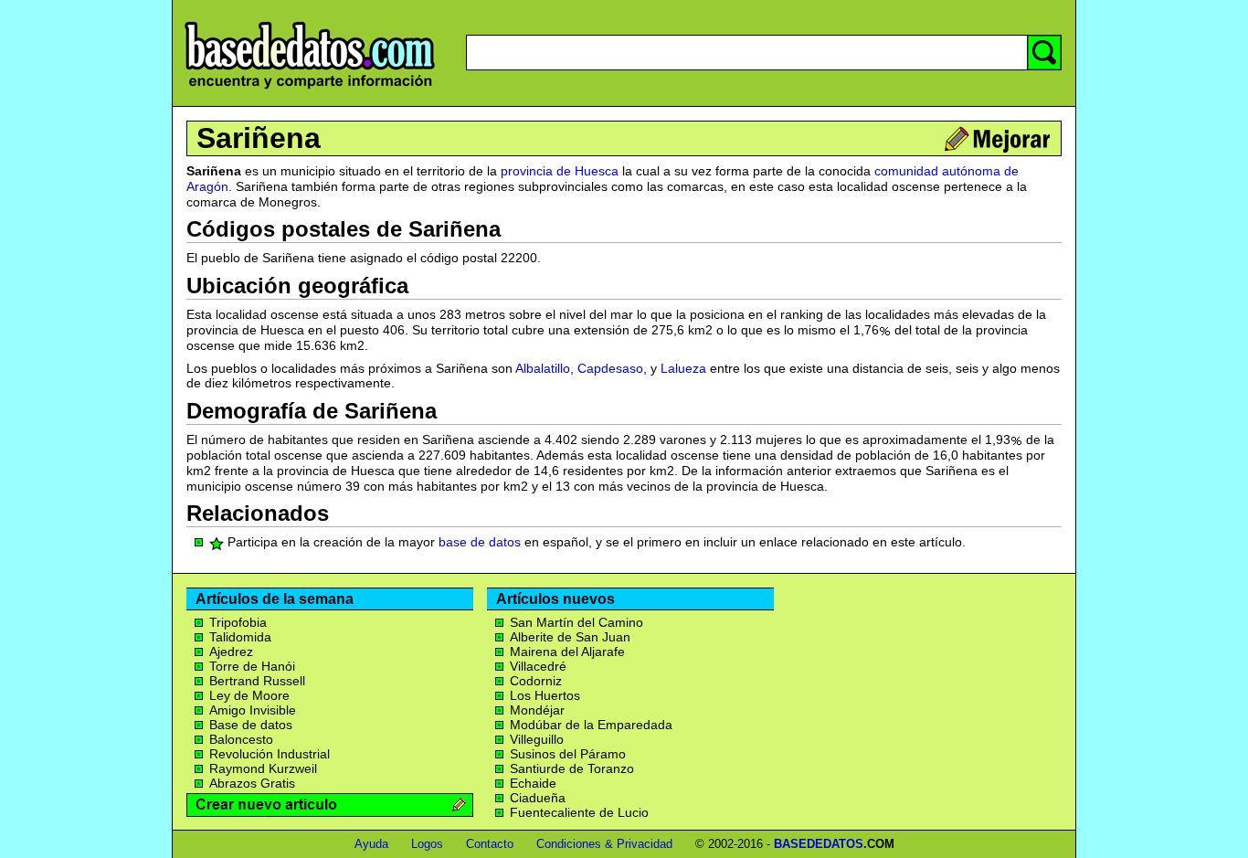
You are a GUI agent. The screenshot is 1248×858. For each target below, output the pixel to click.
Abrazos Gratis (252, 783)
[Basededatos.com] (310, 89)
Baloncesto (241, 739)
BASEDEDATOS (818, 844)
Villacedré (538, 666)
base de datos (480, 542)
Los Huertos (545, 695)
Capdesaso (610, 368)
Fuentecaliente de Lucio (579, 812)
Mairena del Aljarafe (567, 651)
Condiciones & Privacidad (604, 844)
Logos (427, 844)
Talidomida (240, 637)
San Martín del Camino (576, 622)
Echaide (533, 783)
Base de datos (250, 724)
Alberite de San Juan (570, 637)
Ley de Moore (249, 695)
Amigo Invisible (252, 710)
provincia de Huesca (560, 171)
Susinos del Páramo (568, 754)
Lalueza (683, 368)
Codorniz (536, 680)
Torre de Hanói (252, 666)
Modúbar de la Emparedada (591, 724)
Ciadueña (538, 797)
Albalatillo (542, 368)
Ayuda (371, 844)
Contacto (489, 844)
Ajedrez (231, 651)
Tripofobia (238, 622)
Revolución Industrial (269, 754)
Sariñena (258, 138)
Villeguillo (537, 739)
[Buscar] (1044, 52)
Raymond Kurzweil (263, 768)
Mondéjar (537, 710)
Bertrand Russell (257, 680)
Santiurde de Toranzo (572, 768)
